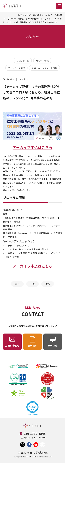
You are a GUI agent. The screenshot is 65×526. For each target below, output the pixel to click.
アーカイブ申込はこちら (32, 147)
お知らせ (58, 14)
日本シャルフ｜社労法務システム (34, 14)
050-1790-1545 (35, 433)
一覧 (32, 283)
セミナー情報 (42, 60)
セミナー (23, 79)
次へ (48, 283)
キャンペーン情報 (16, 67)
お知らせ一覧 (22, 60)
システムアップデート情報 (44, 67)
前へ (17, 283)
